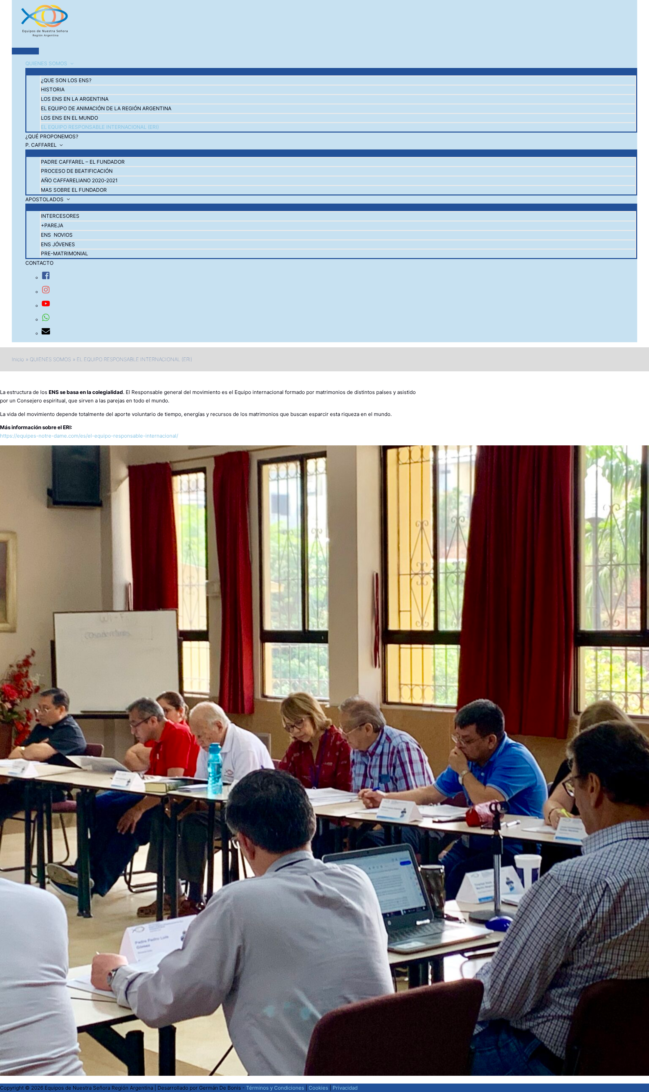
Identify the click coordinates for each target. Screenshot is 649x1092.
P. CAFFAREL (40, 145)
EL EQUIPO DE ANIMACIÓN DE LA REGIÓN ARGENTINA (106, 108)
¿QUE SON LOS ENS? (66, 80)
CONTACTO (39, 263)
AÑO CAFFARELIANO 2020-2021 (79, 180)
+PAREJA (52, 225)
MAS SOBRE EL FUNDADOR (74, 190)
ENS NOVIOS (57, 235)
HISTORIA (53, 89)
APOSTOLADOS (44, 199)
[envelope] (46, 333)
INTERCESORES (60, 216)
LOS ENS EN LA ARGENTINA (75, 99)
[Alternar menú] (331, 71)
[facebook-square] (46, 278)
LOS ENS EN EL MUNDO (69, 118)
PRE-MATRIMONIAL (64, 253)
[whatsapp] (46, 320)
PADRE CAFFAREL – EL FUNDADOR (83, 162)
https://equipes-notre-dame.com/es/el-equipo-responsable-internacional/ (89, 436)
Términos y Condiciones (275, 1088)
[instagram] (46, 292)
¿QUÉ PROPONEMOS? (51, 136)
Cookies (318, 1088)
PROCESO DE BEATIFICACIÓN (77, 171)
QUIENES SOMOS (46, 63)
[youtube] (46, 306)
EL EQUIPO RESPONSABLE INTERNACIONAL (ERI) (100, 127)
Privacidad (345, 1088)
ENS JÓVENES (58, 244)
